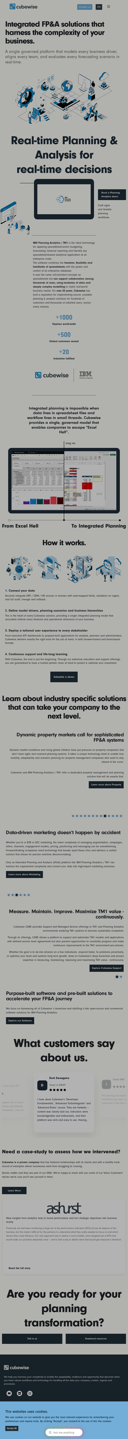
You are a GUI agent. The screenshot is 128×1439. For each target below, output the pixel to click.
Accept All (12, 1428)
